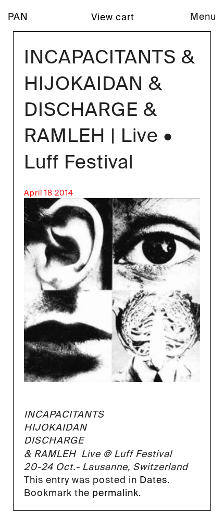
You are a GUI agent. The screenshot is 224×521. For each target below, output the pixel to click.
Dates (153, 480)
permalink (115, 493)
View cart (112, 17)
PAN (18, 16)
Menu (203, 16)
